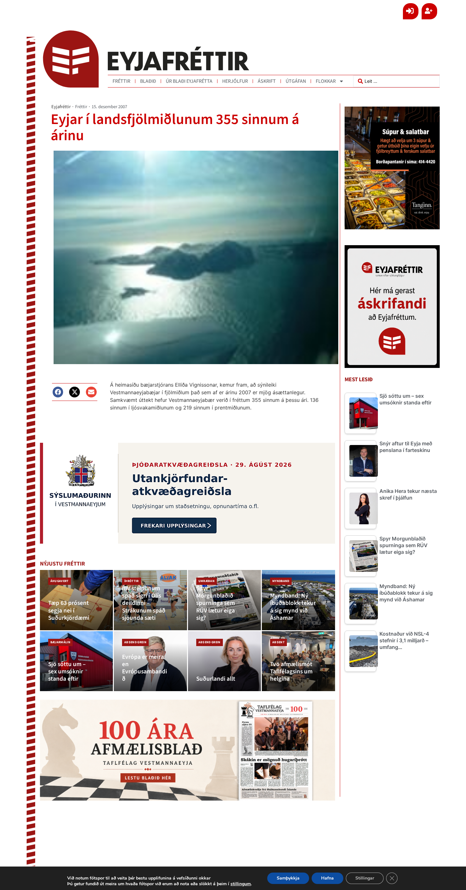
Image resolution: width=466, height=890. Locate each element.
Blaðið (148, 81)
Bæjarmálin (60, 642)
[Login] (410, 11)
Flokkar (326, 81)
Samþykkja (288, 878)
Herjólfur (235, 81)
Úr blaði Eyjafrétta (189, 81)
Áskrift (267, 81)
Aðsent (278, 642)
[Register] (429, 11)
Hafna (327, 878)
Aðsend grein (135, 642)
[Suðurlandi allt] (224, 661)
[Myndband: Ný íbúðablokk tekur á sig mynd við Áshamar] (298, 600)
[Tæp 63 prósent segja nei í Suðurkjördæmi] (76, 600)
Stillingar (364, 878)
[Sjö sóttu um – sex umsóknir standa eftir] (76, 661)
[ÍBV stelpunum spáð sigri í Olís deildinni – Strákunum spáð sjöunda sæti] (150, 600)
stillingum (240, 884)
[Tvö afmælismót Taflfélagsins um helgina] (298, 661)
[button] (58, 392)
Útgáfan (296, 81)
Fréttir (121, 81)
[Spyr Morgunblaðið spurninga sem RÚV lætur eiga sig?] (224, 600)
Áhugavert (59, 581)
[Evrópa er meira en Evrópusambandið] (150, 661)
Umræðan (206, 581)
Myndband (280, 581)
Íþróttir (131, 581)
